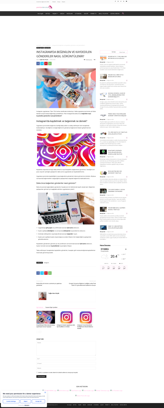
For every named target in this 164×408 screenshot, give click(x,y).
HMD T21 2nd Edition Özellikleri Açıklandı (115, 227)
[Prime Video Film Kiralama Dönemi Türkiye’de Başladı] (103, 115)
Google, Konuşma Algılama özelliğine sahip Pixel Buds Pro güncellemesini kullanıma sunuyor (82, 284)
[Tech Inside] (88, 390)
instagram (46, 262)
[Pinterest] (46, 63)
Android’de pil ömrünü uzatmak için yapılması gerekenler (49, 284)
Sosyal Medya (47, 47)
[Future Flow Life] (82, 395)
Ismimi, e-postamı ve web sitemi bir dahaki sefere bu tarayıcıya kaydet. (58, 372)
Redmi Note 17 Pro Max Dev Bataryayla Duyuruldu (117, 57)
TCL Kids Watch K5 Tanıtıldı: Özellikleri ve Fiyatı (117, 133)
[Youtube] (126, 1)
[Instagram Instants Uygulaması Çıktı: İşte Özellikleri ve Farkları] (66, 317)
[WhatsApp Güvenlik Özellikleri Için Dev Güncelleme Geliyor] (103, 152)
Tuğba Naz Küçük (43, 59)
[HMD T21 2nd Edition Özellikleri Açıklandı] (103, 227)
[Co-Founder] (116, 390)
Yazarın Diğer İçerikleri (51, 307)
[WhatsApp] (50, 63)
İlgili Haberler (39, 307)
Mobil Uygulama (47, 45)
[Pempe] (82, 7)
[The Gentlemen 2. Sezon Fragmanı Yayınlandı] (103, 191)
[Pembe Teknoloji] (102, 390)
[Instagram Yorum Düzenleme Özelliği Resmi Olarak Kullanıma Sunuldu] (86, 317)
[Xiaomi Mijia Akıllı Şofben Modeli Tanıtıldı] (103, 209)
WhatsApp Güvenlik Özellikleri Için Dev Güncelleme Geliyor (115, 152)
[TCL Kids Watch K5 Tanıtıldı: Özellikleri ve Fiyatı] (103, 133)
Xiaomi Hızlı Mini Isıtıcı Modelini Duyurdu (116, 75)
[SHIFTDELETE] (49, 390)
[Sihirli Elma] (63, 390)
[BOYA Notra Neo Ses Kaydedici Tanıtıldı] (103, 172)
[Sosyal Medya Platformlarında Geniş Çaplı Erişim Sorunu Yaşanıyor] (45, 317)
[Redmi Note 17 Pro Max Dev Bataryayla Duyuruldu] (103, 58)
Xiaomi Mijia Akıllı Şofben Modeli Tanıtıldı (116, 208)
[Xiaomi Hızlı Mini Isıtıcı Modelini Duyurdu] (103, 76)
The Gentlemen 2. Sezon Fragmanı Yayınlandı (116, 190)
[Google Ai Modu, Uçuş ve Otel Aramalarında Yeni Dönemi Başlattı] (103, 94)
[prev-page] (37, 332)
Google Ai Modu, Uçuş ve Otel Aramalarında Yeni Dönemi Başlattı (116, 95)
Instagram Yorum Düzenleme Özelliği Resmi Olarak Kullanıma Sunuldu (85, 326)
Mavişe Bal (102, 62)
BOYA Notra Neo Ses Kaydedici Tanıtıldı (115, 172)
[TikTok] (121, 1)
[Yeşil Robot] (75, 390)
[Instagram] (118, 1)
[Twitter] (123, 1)
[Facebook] (115, 1)
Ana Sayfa (38, 45)
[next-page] (40, 332)
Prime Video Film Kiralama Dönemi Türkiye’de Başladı (117, 114)
